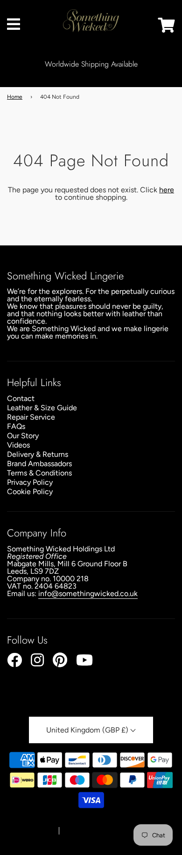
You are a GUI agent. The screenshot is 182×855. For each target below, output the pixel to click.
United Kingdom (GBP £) (88, 730)
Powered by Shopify (91, 831)
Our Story (23, 435)
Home (14, 97)
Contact (21, 398)
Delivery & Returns (37, 454)
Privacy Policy (30, 482)
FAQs (16, 426)
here (166, 189)
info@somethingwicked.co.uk (88, 593)
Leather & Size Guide (42, 407)
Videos (18, 445)
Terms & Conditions (39, 472)
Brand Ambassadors (39, 463)
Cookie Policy (30, 491)
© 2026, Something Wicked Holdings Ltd (87, 822)
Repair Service (31, 417)
